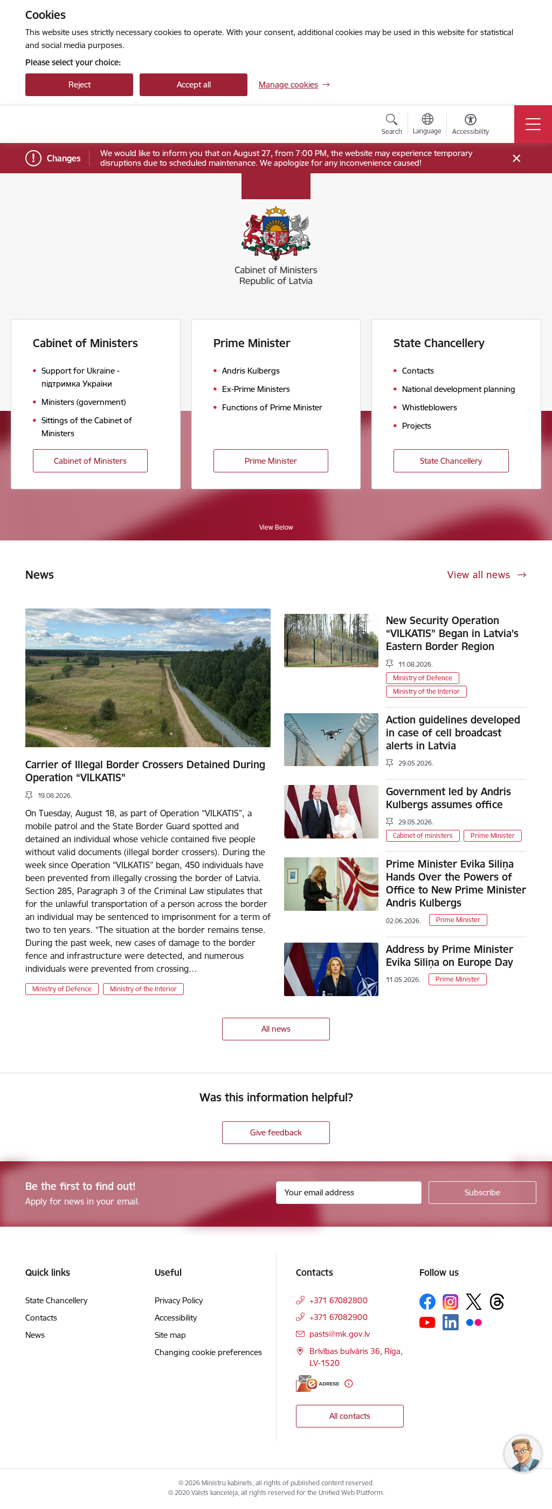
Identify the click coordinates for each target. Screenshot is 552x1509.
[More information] (348, 1383)
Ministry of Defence (62, 989)
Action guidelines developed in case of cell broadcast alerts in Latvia (453, 732)
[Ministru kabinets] (88, 124)
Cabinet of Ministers (90, 461)
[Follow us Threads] (497, 1302)
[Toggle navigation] (533, 124)
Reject (79, 84)
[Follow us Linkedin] (451, 1322)
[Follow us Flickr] (474, 1321)
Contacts (41, 1317)
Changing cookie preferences (208, 1352)
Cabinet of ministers (423, 835)
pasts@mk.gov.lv (339, 1334)
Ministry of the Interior (143, 989)
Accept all (194, 84)
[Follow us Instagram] (451, 1302)
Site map (170, 1335)
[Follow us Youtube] (427, 1321)
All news (276, 1029)
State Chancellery (451, 461)
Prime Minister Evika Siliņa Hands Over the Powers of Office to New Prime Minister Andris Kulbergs (456, 883)
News (35, 1335)
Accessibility (176, 1317)
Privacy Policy (179, 1300)
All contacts (349, 1416)
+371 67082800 (338, 1300)
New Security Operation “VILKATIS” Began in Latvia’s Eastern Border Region (452, 633)
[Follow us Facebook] (427, 1302)
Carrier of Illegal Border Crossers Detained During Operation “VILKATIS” (145, 771)
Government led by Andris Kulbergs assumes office (448, 798)
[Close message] (516, 158)
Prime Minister (271, 461)
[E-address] (317, 1383)
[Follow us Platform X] (474, 1302)
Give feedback (276, 1132)
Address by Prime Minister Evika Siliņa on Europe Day (449, 956)
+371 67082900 (338, 1317)
